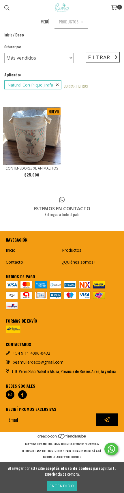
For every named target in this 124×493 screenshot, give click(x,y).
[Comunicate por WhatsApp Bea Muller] (111, 449)
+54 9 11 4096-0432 (31, 353)
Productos (71, 250)
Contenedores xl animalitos (31, 168)
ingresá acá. (93, 451)
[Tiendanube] (62, 438)
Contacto (14, 262)
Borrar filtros (76, 86)
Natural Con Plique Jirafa (30, 85)
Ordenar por (12, 46)
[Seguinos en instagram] (10, 394)
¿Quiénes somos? (78, 262)
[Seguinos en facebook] (22, 394)
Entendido (62, 485)
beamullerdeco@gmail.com (38, 362)
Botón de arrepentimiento (62, 457)
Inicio (8, 35)
